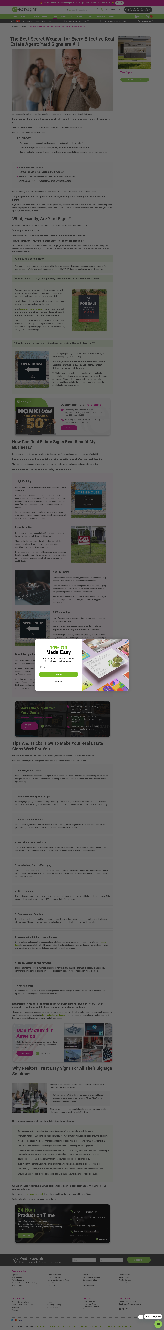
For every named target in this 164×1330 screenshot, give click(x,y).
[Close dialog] (126, 641)
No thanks (58, 681)
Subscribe (58, 674)
